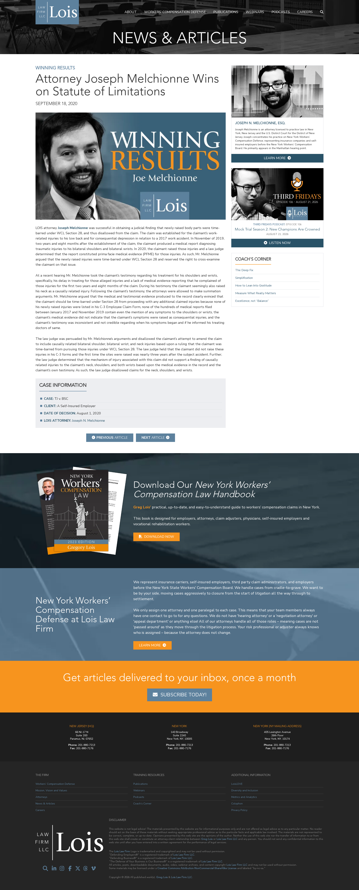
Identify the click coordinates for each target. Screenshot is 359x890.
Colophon (237, 803)
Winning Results (55, 67)
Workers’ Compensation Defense (175, 12)
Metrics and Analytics (244, 797)
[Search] (321, 12)
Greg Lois (207, 839)
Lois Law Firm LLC (227, 839)
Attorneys (41, 797)
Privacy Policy (239, 810)
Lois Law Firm (122, 851)
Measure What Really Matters (255, 293)
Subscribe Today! (183, 695)
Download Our (201, 489)
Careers (305, 12)
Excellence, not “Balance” (252, 301)
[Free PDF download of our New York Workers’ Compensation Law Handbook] (82, 510)
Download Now (159, 536)
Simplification (244, 278)
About (131, 12)
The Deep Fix (244, 270)
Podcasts (280, 12)
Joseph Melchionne (73, 228)
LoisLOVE (237, 784)
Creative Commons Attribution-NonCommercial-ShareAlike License (197, 868)
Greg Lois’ (142, 507)
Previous (112, 437)
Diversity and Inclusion (244, 790)
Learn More (275, 158)
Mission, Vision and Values (51, 790)
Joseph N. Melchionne (88, 420)
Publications (225, 12)
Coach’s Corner (142, 803)
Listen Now (280, 243)
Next (153, 437)
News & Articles (45, 803)
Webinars (255, 12)
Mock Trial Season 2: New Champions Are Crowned (277, 229)
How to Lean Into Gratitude (253, 285)
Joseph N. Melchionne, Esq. (260, 123)
